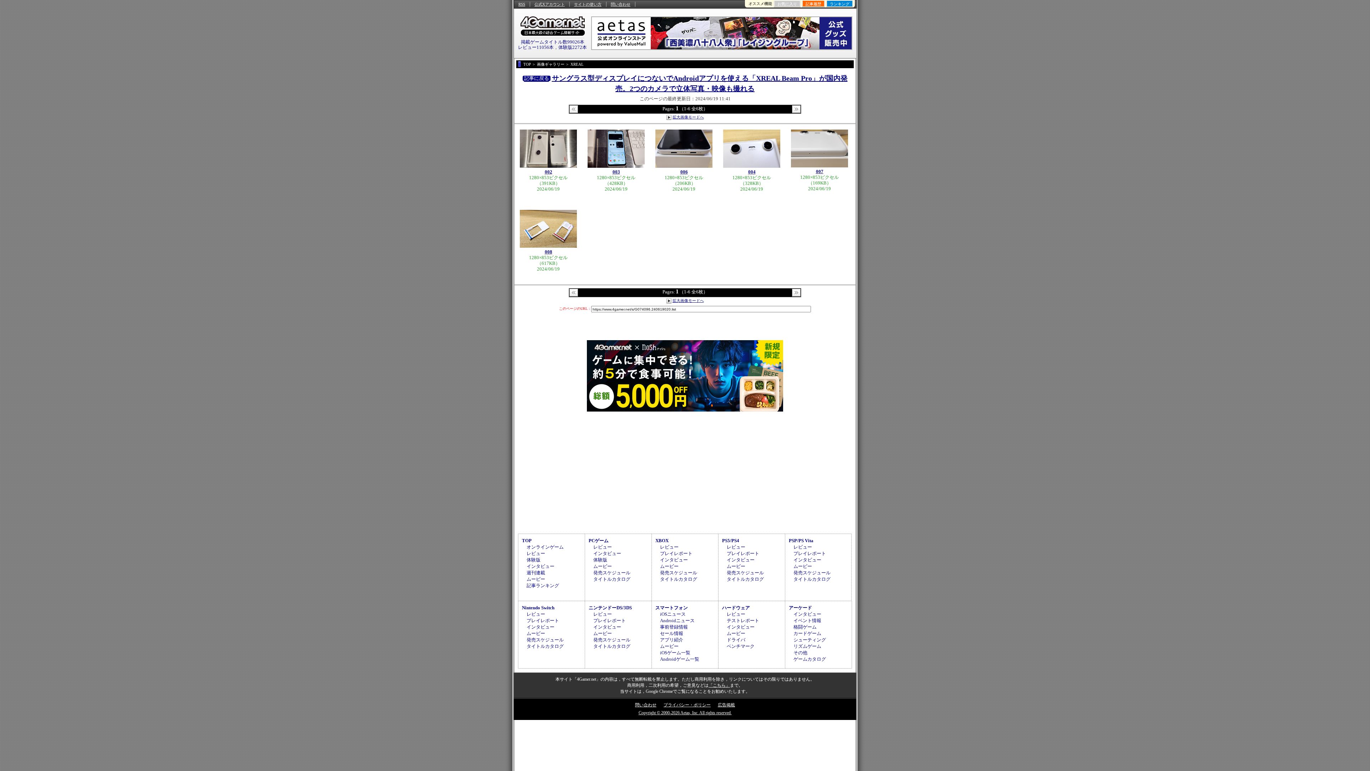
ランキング (839, 4)
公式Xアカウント (549, 4)
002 (548, 172)
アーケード (800, 607)
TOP (527, 540)
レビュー (536, 553)
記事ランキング (543, 585)
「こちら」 (719, 685)
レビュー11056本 (536, 47)
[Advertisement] (685, 471)
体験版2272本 (572, 47)
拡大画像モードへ (688, 117)
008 (548, 252)
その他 (800, 652)
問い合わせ (620, 4)
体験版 (534, 560)
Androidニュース (677, 620)
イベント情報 (807, 620)
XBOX (662, 540)
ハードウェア (736, 607)
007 (819, 171)
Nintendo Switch (538, 607)
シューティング (809, 639)
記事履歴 (813, 4)
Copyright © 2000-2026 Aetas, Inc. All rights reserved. (685, 712)
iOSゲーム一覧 (675, 652)
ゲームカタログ (809, 659)
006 (684, 172)
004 (752, 172)
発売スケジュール (611, 572)
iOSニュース (673, 614)
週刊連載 (536, 572)
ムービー (536, 579)
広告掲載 (726, 704)
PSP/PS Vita (801, 540)
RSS (521, 4)
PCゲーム (599, 540)
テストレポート (743, 620)
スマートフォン (671, 607)
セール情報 (671, 633)
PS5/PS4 (730, 540)
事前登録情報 (674, 627)
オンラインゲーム (545, 547)
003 (616, 172)
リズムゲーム (807, 646)
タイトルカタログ (611, 579)
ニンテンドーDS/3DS (610, 607)
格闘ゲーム (805, 627)
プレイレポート (676, 553)
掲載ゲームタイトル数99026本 (552, 42)
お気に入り (787, 4)
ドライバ (736, 639)
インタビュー (540, 566)
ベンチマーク (741, 646)
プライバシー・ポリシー (687, 704)
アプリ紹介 (671, 639)
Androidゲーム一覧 (679, 659)
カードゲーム (807, 633)
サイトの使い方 (588, 4)
